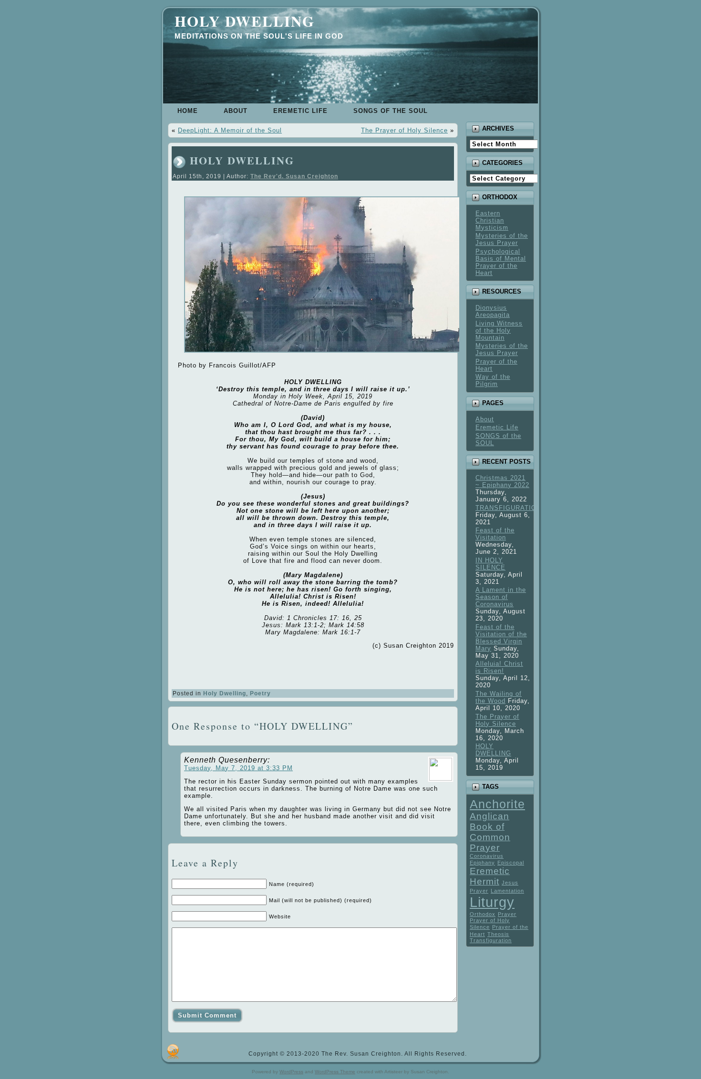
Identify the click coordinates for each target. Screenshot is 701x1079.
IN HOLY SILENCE (490, 564)
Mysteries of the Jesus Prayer (501, 239)
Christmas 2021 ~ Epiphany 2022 (502, 481)
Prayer (507, 914)
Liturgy (492, 902)
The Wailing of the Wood (498, 697)
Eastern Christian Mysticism (491, 220)
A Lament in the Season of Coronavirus (500, 597)
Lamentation (507, 891)
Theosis (498, 934)
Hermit (484, 881)
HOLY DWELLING (242, 160)
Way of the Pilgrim (492, 380)
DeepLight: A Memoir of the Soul (230, 130)
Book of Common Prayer (490, 837)
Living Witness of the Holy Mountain (499, 330)
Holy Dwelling (245, 21)
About (484, 419)
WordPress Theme (335, 1071)
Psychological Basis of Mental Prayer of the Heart (500, 262)
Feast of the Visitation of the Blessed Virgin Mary (501, 637)
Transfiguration (491, 940)
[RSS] (173, 1051)
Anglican (489, 816)
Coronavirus (487, 856)
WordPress (291, 1071)
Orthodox (482, 914)
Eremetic (490, 871)
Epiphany (482, 862)
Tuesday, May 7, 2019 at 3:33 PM (238, 768)
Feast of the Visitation (495, 534)
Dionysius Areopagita (492, 311)
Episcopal (510, 862)
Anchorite (497, 804)
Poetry (260, 693)
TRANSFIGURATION (508, 507)
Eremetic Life (496, 427)
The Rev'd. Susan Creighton (294, 176)
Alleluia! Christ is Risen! (499, 667)
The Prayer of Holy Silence (404, 130)
